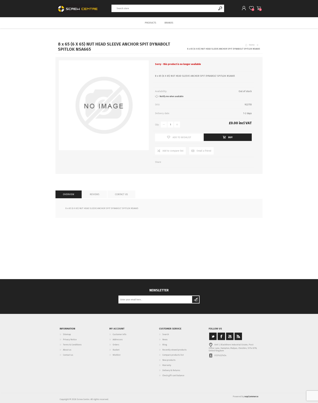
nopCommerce (251, 396)
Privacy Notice (70, 339)
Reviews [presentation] (94, 194)
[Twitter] (213, 336)
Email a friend (204, 150)
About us (67, 350)
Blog (164, 344)
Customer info (119, 334)
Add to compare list (172, 150)
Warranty (166, 365)
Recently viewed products (174, 350)
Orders (116, 344)
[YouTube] (230, 336)
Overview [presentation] (68, 194)
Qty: (157, 124)
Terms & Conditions (72, 344)
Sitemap (67, 334)
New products (169, 360)
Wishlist (116, 355)
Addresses (118, 339)
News (165, 339)
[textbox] (164, 8)
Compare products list (173, 355)
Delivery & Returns (171, 370)
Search (220, 8)
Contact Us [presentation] (121, 194)
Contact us (68, 355)
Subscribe (195, 299)
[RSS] (238, 336)
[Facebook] (221, 336)
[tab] (68, 194)
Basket (259, 8)
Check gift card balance (173, 375)
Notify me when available (171, 96)
